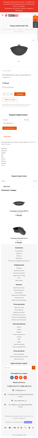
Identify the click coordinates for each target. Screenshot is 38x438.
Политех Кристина (19, 334)
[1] (3, 71)
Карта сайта (19, 280)
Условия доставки (19, 273)
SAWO (19, 329)
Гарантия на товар (19, 275)
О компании (19, 251)
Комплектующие (19, 344)
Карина (19, 332)
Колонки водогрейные (19, 317)
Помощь (19, 268)
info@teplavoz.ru (20, 390)
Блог (19, 278)
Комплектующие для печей (19, 356)
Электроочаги (19, 297)
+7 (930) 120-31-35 (25, 386)
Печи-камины (19, 310)
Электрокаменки (19, 324)
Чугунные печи (19, 307)
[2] (5, 71)
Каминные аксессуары (19, 300)
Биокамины (19, 292)
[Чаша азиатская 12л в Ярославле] (19, 49)
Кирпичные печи (19, 312)
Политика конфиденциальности (19, 261)
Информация (19, 265)
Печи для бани (19, 351)
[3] (6, 71)
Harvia (19, 327)
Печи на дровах (19, 354)
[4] (8, 71)
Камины (19, 285)
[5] (10, 71)
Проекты (19, 253)
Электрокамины (19, 290)
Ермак (19, 342)
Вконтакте (12, 377)
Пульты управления (19, 347)
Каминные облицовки (19, 295)
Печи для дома (19, 304)
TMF (19, 339)
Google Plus (25, 377)
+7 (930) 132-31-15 (13, 386)
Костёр (19, 337)
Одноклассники (21, 377)
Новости (19, 256)
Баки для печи (19, 359)
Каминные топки (19, 288)
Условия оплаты (19, 270)
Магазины (19, 258)
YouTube (16, 377)
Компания (19, 248)
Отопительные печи (19, 315)
